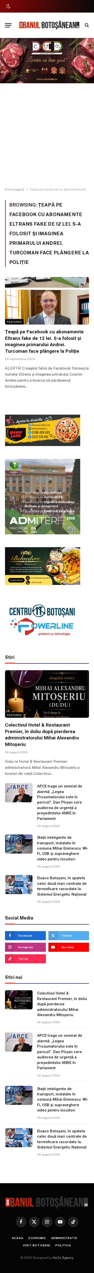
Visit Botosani (36, 1245)
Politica (63, 1245)
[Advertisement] (47, 135)
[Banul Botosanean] (49, 25)
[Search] (86, 25)
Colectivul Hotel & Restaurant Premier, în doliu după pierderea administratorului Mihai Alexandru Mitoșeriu (62, 1004)
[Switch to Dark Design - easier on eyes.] (8, 6)
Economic (37, 1238)
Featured (14, 321)
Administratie (64, 1238)
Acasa (18, 1238)
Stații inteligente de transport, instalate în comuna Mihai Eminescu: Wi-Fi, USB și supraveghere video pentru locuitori (62, 848)
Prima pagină (14, 189)
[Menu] (8, 25)
